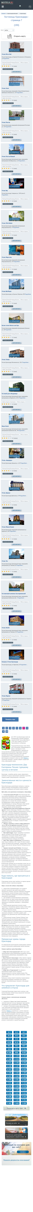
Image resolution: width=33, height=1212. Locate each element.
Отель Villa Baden (7, 223)
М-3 (24, 1032)
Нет (13, 1152)
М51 (9, 1046)
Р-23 (9, 1083)
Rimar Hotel (5, 426)
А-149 (24, 1066)
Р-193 (9, 1090)
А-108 (9, 1059)
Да (7, 1152)
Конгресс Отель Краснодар (10, 661)
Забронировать (16, 71)
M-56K (9, 1052)
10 (7, 731)
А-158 (9, 1073)
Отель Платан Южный (8, 156)
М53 (23, 1046)
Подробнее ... (6, 58)
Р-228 (9, 1096)
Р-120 (17, 1083)
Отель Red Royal (6, 291)
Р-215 (24, 1090)
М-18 (24, 1042)
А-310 (24, 1080)
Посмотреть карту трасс (15, 1108)
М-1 (9, 1032)
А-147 (16, 1066)
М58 (16, 1052)
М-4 (9, 1036)
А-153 (16, 1069)
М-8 (16, 1039)
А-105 (24, 1056)
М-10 (9, 1042)
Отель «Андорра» (7, 460)
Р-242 (24, 1096)
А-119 (24, 1059)
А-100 (9, 1056)
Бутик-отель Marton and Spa (10, 325)
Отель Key (5, 190)
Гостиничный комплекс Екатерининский (14, 593)
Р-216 (9, 1093)
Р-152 (9, 1086)
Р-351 (24, 1100)
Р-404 (17, 1103)
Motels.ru (26, 758)
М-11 (16, 1042)
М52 (16, 1046)
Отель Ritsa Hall (6, 54)
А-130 (16, 1063)
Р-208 (17, 1090)
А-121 (9, 1063)
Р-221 (24, 1093)
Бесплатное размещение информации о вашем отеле (15, 1136)
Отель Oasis (5, 88)
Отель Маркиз (6, 696)
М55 (16, 1049)
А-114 (16, 1059)
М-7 (9, 1039)
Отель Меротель (7, 257)
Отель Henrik (5, 627)
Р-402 (9, 1103)
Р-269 (17, 1100)
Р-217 (17, 1093)
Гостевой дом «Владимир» (10, 393)
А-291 (16, 1080)
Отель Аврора (6, 492)
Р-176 (24, 1086)
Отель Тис (5, 561)
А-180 (24, 1073)
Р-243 (9, 1100)
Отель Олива (5, 359)
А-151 (9, 1069)
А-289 (24, 1076)
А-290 (9, 1080)
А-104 (16, 1056)
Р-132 (24, 1083)
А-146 (9, 1066)
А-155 (24, 1069)
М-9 (24, 1039)
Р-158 (17, 1086)
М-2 (16, 1032)
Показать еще (10, 719)
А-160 (16, 1073)
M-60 (24, 1052)
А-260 (16, 1076)
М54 (9, 1049)
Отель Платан (6, 122)
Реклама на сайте (12, 1123)
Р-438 (24, 1103)
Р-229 (17, 1096)
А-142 (24, 1063)
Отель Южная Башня (8, 527)
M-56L (24, 1049)
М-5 (16, 1036)
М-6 (24, 1036)
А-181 (9, 1076)
